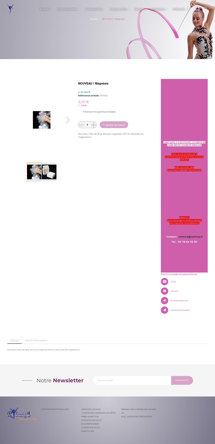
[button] (68, 120)
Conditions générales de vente (98, 413)
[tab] (14, 340)
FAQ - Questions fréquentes (136, 416)
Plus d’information (36, 340)
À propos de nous (91, 420)
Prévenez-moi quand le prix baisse (99, 112)
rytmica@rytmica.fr (190, 236)
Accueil (94, 19)
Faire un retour (90, 416)
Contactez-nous (90, 427)
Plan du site (87, 431)
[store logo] (22, 8)
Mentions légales (91, 409)
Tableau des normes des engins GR (138, 411)
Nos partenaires (90, 424)
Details (14, 340)
